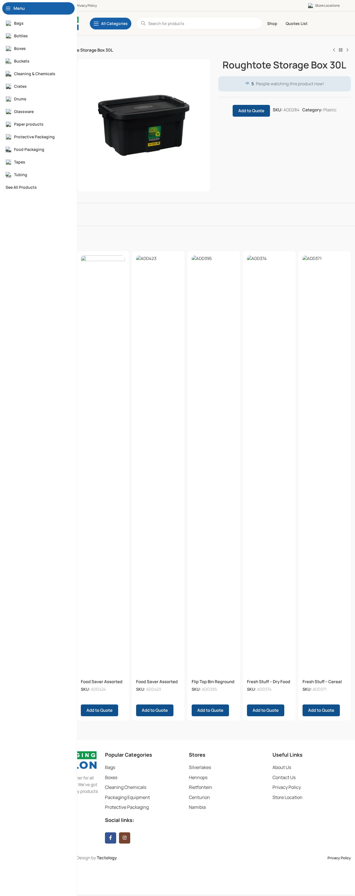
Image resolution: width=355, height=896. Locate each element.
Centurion (199, 797)
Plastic (329, 110)
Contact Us (284, 777)
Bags (110, 767)
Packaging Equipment (127, 797)
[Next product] (347, 50)
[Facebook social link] (110, 838)
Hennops (198, 777)
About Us (281, 767)
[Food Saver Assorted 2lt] (103, 465)
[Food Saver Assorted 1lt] (158, 465)
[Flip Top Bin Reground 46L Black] (214, 465)
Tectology (107, 858)
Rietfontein (200, 787)
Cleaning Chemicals (125, 787)
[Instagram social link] (124, 838)
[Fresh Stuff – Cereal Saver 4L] (325, 465)
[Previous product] (334, 50)
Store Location (287, 797)
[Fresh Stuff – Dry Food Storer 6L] (269, 465)
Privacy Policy (286, 787)
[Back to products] (340, 50)
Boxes (111, 777)
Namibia (197, 807)
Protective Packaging (127, 807)
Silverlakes (200, 767)
